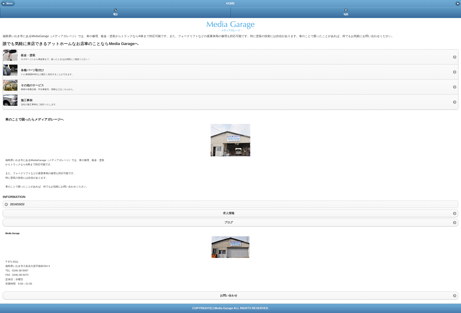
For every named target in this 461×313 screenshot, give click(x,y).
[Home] (457, 3)
